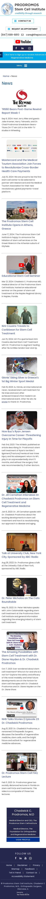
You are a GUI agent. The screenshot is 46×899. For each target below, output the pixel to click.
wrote (4, 401)
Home (6, 76)
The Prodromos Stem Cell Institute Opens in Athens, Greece (17, 225)
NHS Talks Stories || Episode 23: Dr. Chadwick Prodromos (20, 721)
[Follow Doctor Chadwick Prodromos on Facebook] (16, 48)
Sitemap (15, 869)
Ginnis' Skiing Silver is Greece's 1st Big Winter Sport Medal (20, 379)
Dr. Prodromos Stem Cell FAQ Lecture (20, 774)
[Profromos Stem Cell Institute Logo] (23, 9)
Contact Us (24, 21)
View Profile (23, 839)
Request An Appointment (25, 29)
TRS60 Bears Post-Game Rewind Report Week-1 (21, 111)
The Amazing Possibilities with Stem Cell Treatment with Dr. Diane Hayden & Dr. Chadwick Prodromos (20, 657)
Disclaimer (22, 865)
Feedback (30, 869)
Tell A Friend (15, 872)
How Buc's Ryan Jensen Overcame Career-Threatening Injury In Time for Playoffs (21, 435)
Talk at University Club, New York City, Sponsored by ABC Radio (21, 555)
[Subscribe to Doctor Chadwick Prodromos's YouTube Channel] (25, 858)
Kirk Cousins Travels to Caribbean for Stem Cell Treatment (17, 329)
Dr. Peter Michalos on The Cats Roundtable (20, 600)
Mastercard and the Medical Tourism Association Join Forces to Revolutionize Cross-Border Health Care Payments (21, 165)
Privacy (36, 865)
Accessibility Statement (23, 876)
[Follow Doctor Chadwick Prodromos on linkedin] (22, 48)
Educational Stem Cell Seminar (21, 276)
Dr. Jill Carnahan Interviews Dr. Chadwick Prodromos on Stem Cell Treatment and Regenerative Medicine (20, 500)
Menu (19, 65)
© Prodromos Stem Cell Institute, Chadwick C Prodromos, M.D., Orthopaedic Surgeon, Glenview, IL (23, 886)
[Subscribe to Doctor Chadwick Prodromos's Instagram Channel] (29, 48)
